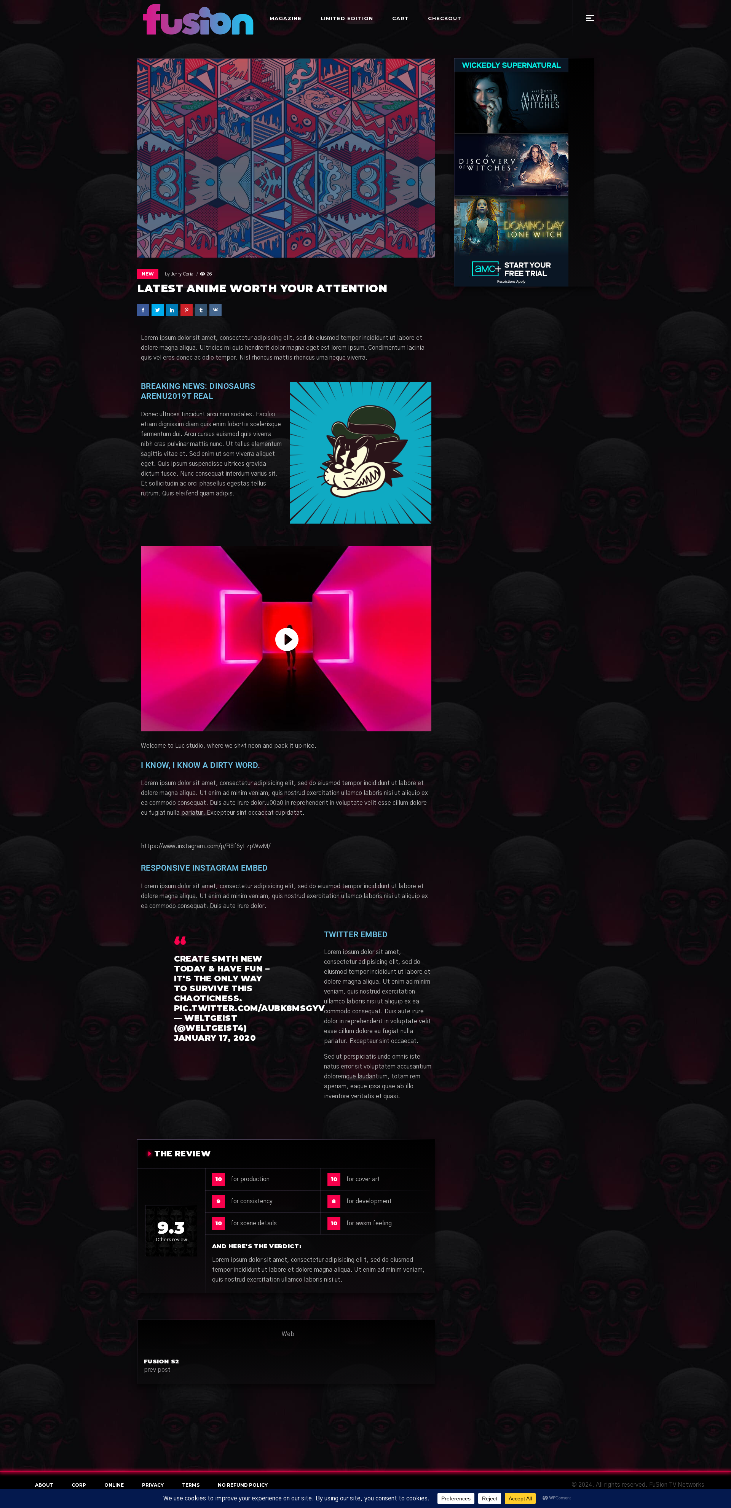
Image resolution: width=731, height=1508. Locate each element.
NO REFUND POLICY (243, 1485)
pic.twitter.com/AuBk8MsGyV (249, 1008)
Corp (79, 1485)
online (114, 1485)
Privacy (153, 1485)
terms (191, 1485)
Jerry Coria (182, 274)
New (148, 274)
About (44, 1485)
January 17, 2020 (215, 1038)
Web (288, 1334)
